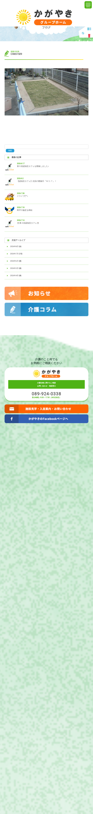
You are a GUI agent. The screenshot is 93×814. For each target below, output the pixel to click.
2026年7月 (14, 254)
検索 (10, 150)
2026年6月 (14, 261)
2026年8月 (14, 246)
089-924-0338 (46, 393)
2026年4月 (14, 275)
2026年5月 (14, 268)
